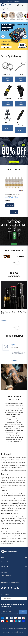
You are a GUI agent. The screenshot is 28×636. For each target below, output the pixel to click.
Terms (15, 632)
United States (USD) (7, 598)
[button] (25, 5)
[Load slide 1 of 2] (13, 47)
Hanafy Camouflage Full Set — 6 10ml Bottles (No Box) (13, 195)
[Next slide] (25, 36)
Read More (14, 355)
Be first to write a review (11, 197)
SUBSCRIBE (22, 611)
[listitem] (14, 350)
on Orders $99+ (17, 1)
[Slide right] (17, 262)
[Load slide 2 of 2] (15, 47)
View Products (7, 79)
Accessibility (6, 632)
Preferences (20, 632)
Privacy (11, 632)
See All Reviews (14, 360)
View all (14, 212)
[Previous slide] (3, 36)
